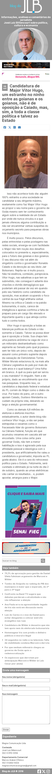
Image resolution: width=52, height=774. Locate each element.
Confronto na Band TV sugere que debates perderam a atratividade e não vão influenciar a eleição (25, 597)
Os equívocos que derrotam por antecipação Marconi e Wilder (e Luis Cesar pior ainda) (24, 660)
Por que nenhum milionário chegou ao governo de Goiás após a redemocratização (24, 650)
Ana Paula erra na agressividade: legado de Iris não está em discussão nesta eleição (26, 607)
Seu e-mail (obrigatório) (14, 685)
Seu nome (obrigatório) (13, 677)
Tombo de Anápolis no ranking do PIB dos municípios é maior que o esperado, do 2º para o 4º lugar (27, 586)
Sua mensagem (10, 694)
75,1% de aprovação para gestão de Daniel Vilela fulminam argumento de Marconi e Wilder (27, 576)
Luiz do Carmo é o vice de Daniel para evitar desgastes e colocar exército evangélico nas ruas (25, 618)
